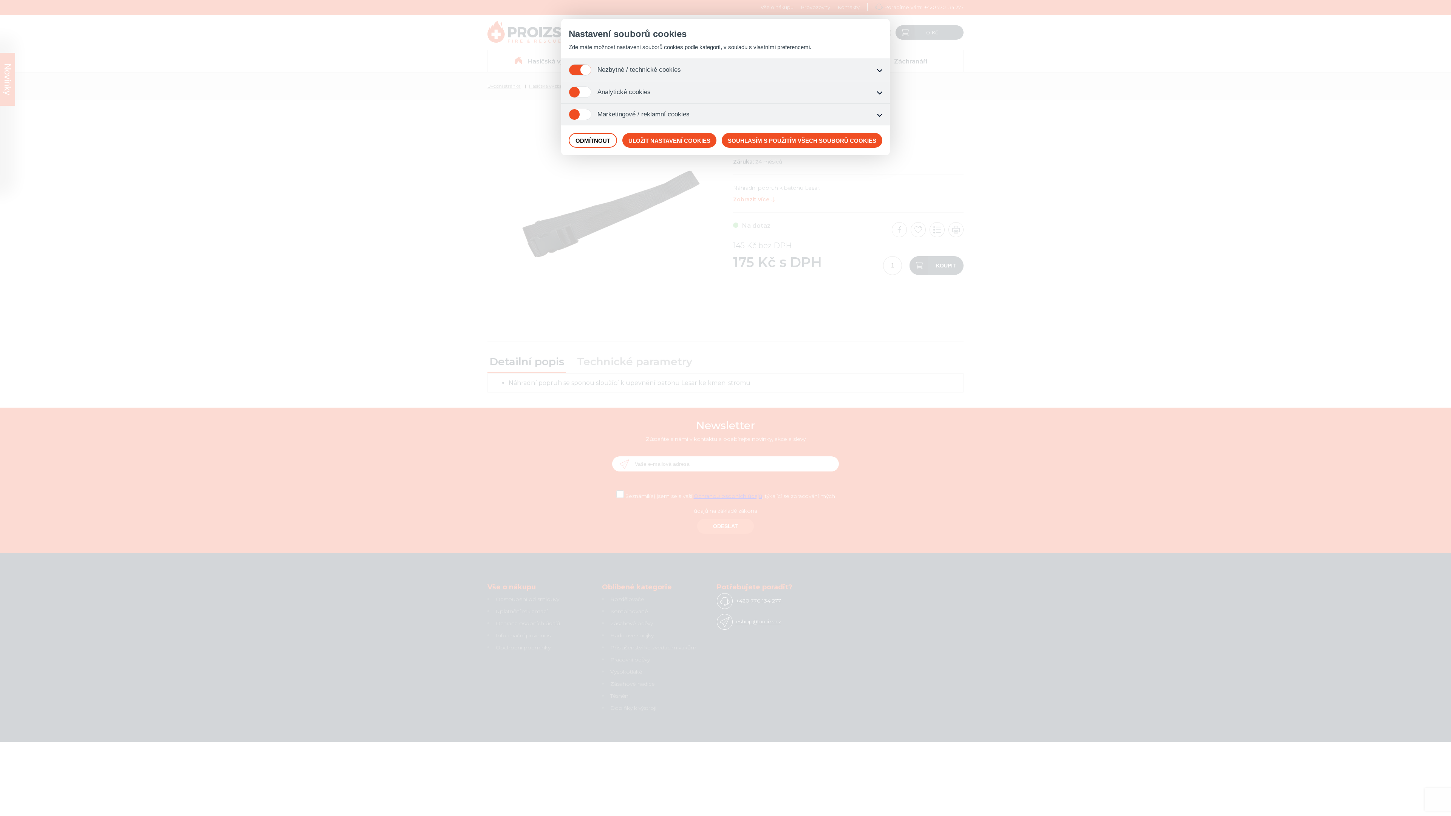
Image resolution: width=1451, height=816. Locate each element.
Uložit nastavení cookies (669, 141)
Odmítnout (592, 141)
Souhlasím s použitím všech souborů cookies (802, 141)
